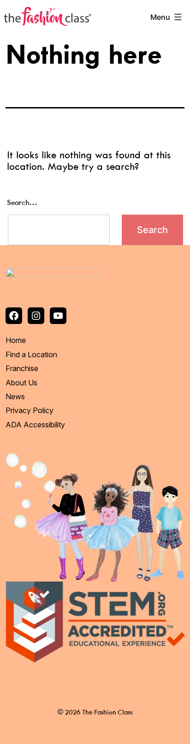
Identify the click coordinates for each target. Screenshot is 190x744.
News (15, 396)
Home (16, 340)
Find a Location (31, 354)
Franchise (22, 368)
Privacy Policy (29, 410)
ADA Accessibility (35, 424)
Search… (22, 202)
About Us (21, 382)
